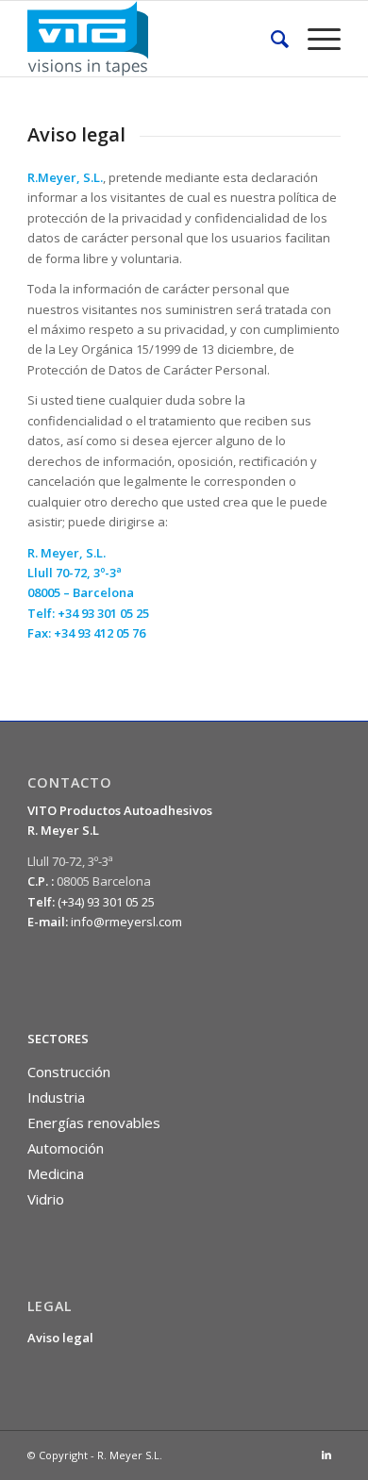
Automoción (65, 1148)
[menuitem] (270, 38)
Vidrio (45, 1198)
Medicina (55, 1173)
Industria (56, 1097)
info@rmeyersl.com (126, 921)
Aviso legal (60, 1337)
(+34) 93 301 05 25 (106, 901)
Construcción (68, 1071)
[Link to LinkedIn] (326, 1454)
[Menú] (315, 38)
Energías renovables (93, 1122)
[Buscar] (270, 38)
